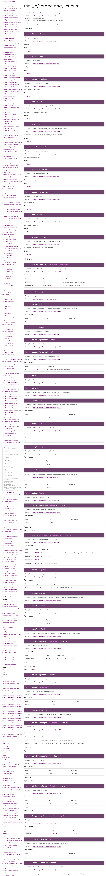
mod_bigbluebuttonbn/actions (10, 17)
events (4, 739)
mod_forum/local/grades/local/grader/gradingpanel (12, 84)
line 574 (59, 431)
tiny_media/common (7, 320)
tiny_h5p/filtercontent (7, 287)
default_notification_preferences (10, 736)
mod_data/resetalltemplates (9, 47)
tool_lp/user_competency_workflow (11, 557)
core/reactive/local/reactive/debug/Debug (12, 787)
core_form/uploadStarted (8, 622)
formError (5, 629)
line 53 (58, 63)
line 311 (59, 694)
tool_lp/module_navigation (9, 534)
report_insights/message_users (10, 216)
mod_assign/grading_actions (9, 810)
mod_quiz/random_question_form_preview (12, 153)
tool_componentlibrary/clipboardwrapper (12, 377)
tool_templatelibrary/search (9, 582)
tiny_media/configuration (8, 322)
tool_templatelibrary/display (9, 580)
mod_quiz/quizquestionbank (9, 151)
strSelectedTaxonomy (9, 485)
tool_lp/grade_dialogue (8, 527)
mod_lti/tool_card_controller (9, 123)
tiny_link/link (5, 304)
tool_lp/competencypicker (9, 492)
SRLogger (4, 674)
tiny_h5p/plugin (6, 294)
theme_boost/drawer (7, 223)
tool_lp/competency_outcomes (10, 440)
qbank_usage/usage (7, 183)
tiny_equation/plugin (7, 271)
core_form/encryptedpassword (10, 799)
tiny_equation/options (7, 269)
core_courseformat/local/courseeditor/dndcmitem (12, 709)
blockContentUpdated (8, 604)
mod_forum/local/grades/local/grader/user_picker (12, 89)
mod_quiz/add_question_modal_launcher (12, 135)
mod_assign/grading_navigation (10, 6)
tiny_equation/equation (8, 264)
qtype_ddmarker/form (8, 186)
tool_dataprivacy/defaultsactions (10, 407)
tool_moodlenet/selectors (8, 566)
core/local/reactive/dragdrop (9, 681)
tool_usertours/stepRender (9, 652)
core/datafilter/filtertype (8, 762)
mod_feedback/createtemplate (10, 56)
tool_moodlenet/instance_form (10, 561)
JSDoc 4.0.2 (42, 874)
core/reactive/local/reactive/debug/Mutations (12, 792)
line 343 (59, 636)
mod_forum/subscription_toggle (10, 107)
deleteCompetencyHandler (11, 454)
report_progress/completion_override (11, 218)
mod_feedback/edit (7, 59)
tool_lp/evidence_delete (8, 513)
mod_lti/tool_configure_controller (10, 126)
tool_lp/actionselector (7, 435)
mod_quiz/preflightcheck (8, 147)
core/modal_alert (6, 776)
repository (5, 873)
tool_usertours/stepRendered (9, 655)
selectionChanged (8, 482)
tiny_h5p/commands (7, 280)
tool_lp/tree (5, 547)
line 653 (59, 512)
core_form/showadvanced (9, 806)
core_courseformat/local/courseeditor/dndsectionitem (12, 713)
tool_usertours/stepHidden (9, 648)
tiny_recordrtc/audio (7, 345)
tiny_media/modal (7, 334)
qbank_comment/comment (9, 172)
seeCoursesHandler (9, 481)
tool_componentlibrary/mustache (10, 384)
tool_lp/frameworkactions (8, 522)
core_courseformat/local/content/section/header (12, 704)
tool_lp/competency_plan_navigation (11, 442)
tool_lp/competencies (7, 437)
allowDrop (6, 451)
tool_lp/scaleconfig (7, 541)
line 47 (58, 176)
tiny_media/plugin (6, 338)
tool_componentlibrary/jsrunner (10, 380)
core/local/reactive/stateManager (10, 683)
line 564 (59, 407)
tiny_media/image (7, 327)
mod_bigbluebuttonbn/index (9, 24)
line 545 (59, 454)
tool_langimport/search (8, 428)
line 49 (58, 199)
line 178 (59, 577)
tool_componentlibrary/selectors (10, 389)
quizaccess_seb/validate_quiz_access (11, 204)
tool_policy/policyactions (8, 577)
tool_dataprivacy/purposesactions (10, 421)
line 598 (59, 359)
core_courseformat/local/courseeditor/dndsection (12, 711)
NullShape (5, 826)
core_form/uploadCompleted (9, 620)
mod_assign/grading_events (9, 1)
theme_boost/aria (6, 220)
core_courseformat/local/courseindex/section (12, 732)
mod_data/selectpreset (8, 52)
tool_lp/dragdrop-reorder (8, 508)
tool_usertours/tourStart (8, 662)
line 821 (59, 542)
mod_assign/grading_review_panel (11, 13)
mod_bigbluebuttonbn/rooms (9, 33)
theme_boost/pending (8, 234)
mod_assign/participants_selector (10, 15)
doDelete (6, 457)
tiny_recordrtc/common (8, 347)
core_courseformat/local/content (10, 692)
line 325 (59, 846)
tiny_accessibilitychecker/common (11, 246)
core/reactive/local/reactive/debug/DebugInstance (12, 789)
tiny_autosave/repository (8, 255)
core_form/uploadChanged (9, 618)
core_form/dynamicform (8, 794)
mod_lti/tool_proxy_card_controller (11, 130)
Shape (4, 836)
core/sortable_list (6, 690)
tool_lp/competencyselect (8, 501)
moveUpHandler (8, 475)
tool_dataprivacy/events (8, 412)
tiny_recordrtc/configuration (9, 350)
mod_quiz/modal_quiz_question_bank (11, 144)
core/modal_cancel (7, 780)
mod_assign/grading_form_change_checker (12, 3)
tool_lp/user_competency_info (10, 552)
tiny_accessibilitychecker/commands (11, 244)
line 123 (59, 334)
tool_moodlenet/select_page (9, 564)
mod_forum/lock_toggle (8, 96)
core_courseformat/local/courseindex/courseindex (12, 722)
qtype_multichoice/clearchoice (10, 200)
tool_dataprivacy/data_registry (10, 403)
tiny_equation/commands (8, 257)
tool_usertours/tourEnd (8, 657)
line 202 (59, 272)
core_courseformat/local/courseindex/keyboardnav (12, 727)
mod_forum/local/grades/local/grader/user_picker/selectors (12, 91)
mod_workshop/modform (9, 163)
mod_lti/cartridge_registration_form (11, 110)
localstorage (5, 746)
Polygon (4, 831)
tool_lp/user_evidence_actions (9, 559)
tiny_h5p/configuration (8, 285)
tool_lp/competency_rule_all (9, 444)
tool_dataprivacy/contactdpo (9, 398)
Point (3, 829)
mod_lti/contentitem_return (9, 114)
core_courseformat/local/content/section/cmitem (12, 702)
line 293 (59, 500)
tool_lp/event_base (7, 511)
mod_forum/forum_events (9, 70)
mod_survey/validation (8, 160)
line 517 (59, 347)
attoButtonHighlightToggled (9, 601)
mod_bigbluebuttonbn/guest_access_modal (12, 22)
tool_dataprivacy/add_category (10, 391)
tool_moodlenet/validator (8, 568)
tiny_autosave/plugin (7, 253)
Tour (3, 866)
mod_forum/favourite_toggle (9, 66)
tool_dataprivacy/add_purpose (10, 394)
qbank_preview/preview (8, 177)
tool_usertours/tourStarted (9, 664)
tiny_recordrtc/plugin (7, 357)
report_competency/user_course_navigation (12, 211)
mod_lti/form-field (7, 121)
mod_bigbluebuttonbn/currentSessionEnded (12, 631)
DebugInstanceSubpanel (8, 771)
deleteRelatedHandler (9, 456)
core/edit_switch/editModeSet (9, 606)
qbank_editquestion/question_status (11, 174)
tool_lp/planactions (7, 538)
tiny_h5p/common (7, 283)
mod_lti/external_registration (9, 117)
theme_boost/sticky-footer (9, 239)
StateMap (4, 676)
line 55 (58, 109)
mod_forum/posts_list (7, 100)
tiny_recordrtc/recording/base (9, 364)
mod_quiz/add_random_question (10, 140)
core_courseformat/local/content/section (12, 699)
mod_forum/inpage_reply (8, 80)
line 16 (58, 16)
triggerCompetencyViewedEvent (12, 487)
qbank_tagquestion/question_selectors (12, 181)
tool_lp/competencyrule (8, 497)
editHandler (7, 466)
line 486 (59, 383)
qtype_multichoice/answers (9, 197)
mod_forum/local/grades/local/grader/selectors (12, 86)
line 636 (59, 823)
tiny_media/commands (8, 317)
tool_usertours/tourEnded (8, 659)
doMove (6, 459)
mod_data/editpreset (7, 40)
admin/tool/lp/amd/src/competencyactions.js (44, 16)
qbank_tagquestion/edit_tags (9, 179)
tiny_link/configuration (8, 301)
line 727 (59, 763)
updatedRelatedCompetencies (12, 490)
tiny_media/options (7, 336)
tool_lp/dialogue (6, 506)
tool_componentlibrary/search (10, 387)
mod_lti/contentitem (7, 112)
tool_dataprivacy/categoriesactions (11, 396)
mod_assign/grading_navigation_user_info (12, 8)
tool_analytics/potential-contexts (10, 373)
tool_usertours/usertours (8, 596)
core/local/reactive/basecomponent (11, 679)
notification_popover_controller (10, 870)
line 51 (58, 41)
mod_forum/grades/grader (9, 75)
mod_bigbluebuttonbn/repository (10, 31)
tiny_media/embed (7, 324)
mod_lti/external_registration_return (11, 119)
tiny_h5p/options (6, 292)
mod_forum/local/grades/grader (10, 82)
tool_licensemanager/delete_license (11, 431)
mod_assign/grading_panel (9, 10)
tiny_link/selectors (6, 313)
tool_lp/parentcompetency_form (10, 536)
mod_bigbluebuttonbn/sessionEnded (11, 634)
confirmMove (7, 453)
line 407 (59, 682)
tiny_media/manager (7, 331)
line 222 (59, 613)
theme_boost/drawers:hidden (9, 638)
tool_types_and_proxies (8, 875)
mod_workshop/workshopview (10, 165)
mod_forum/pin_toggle (8, 98)
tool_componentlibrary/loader (9, 382)
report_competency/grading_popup (11, 209)
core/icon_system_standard (9, 766)
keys (3, 741)
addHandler (7, 450)
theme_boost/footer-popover (9, 227)
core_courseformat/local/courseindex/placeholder (12, 729)
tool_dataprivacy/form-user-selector (11, 417)
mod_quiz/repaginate (7, 156)
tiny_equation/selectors (8, 276)
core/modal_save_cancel (8, 782)
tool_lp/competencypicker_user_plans (11, 494)
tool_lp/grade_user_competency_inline (12, 529)
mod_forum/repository (8, 103)
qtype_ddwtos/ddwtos (8, 193)
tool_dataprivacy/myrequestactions (11, 419)
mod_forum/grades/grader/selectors (11, 77)
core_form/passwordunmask (9, 803)
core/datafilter (5, 759)
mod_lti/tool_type (6, 133)
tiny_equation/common (8, 260)
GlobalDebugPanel (7, 773)
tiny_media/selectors (7, 340)
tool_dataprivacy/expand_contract (10, 414)
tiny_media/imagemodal (8, 329)
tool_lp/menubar (6, 531)
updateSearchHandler (9, 488)
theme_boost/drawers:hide (9, 641)
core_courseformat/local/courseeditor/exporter (12, 716)
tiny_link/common (7, 299)
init (5, 469)
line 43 (58, 244)
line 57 (58, 86)
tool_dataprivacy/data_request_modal (11, 405)
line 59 (58, 131)
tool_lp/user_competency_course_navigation (12, 550)
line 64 (58, 299)
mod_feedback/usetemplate (9, 61)
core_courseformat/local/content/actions (12, 695)
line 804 (59, 648)
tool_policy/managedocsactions (10, 575)
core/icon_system (6, 769)
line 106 (59, 395)
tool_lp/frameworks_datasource (10, 524)
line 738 (59, 793)
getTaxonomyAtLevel (9, 467)
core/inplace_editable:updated (10, 611)
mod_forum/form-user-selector (10, 68)
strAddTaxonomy (8, 484)
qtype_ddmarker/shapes (8, 190)
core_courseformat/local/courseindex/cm (12, 720)
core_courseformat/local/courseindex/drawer (12, 725)
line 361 (59, 600)
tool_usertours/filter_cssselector (10, 587)
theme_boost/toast (7, 241)
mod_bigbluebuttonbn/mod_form (11, 26)
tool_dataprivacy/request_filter (10, 424)
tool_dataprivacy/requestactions (10, 426)
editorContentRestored (8, 625)
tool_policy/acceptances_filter (9, 571)
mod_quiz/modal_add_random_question (12, 142)
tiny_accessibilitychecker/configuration (12, 248)
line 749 (59, 730)
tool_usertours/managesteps (9, 589)
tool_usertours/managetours (9, 591)
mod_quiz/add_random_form (9, 137)
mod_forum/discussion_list (9, 63)
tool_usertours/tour (7, 594)
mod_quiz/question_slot (8, 149)
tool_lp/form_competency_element (11, 520)
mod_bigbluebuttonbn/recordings (11, 29)
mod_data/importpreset (8, 45)
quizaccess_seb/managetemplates (11, 202)
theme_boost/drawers (7, 225)
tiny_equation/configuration (9, 262)
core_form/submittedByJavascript (11, 615)
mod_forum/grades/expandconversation (12, 73)
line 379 (59, 717)
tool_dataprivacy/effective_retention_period (12, 410)
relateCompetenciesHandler (11, 478)
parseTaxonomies (8, 476)
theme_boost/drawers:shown (9, 645)
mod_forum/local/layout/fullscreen (11, 93)
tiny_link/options (6, 308)
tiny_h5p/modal (6, 290)
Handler (4, 669)
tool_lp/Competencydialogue (9, 433)
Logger (4, 672)
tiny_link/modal (6, 306)
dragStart (6, 463)
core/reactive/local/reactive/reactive (11, 688)
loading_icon (5, 743)
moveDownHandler (9, 472)
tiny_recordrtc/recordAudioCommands (12, 359)
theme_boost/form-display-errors (10, 230)
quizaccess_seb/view (7, 207)
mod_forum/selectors (7, 105)
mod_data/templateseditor (9, 54)
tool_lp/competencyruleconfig (10, 499)
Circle (3, 824)
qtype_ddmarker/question (8, 188)
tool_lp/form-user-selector (9, 517)
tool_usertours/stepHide (8, 650)
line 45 (58, 154)
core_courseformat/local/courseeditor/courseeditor (12, 706)
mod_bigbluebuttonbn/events (9, 20)
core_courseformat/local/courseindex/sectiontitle (12, 734)
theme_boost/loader (7, 232)
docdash (91, 874)
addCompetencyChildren (10, 448)
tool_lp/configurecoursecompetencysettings (12, 504)
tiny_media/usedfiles (7, 343)
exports (4, 752)
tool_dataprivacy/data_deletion (10, 401)
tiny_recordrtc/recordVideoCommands (12, 361)
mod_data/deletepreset (8, 38)
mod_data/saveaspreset (8, 50)
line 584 (59, 477)
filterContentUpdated (7, 627)
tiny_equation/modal (7, 267)
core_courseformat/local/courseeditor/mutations (12, 718)
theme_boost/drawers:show (9, 643)
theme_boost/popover (8, 237)
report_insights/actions (8, 213)
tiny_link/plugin (6, 310)
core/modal (5, 686)
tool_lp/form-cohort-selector (9, 515)
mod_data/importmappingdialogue (11, 43)
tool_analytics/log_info (8, 368)
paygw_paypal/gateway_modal (10, 167)
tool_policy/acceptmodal (8, 573)
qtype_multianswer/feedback (9, 195)
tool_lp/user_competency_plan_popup (12, 554)
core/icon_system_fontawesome (10, 764)
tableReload (5, 636)
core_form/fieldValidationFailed (10, 613)
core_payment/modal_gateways (10, 808)
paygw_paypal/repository (8, 170)
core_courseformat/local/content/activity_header (12, 697)
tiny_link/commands (7, 297)
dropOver (6, 465)
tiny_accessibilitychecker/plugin (10, 250)
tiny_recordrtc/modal (7, 352)
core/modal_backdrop (7, 778)
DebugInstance (6, 785)
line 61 (58, 222)
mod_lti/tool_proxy (7, 128)
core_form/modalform (8, 801)
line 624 (59, 870)
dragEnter (6, 460)
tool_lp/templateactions (8, 545)
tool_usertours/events (7, 584)
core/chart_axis (6, 757)
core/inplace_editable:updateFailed (11, 608)
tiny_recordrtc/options (8, 354)
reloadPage (7, 479)
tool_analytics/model (7, 370)
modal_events (6, 748)
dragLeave (6, 462)
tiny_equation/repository (8, 274)
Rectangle (5, 833)
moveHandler (7, 473)
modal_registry (6, 750)
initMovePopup (8, 470)
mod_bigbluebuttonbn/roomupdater (11, 36)
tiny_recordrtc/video (7, 366)
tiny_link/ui (5, 315)
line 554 (59, 311)
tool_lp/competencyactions (9, 447)
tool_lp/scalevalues (7, 543)
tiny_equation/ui (6, 278)
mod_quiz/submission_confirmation (11, 158)
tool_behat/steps (6, 375)
